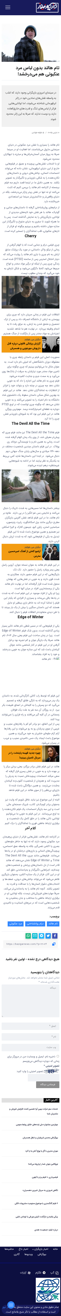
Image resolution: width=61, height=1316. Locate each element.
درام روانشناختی (35, 924)
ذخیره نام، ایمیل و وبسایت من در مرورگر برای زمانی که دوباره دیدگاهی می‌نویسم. (33, 1059)
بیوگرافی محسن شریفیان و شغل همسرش (40, 1138)
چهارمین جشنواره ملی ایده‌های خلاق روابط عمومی (37, 1124)
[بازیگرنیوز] (47, 8)
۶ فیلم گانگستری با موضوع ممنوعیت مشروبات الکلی (36, 1203)
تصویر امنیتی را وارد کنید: (29, 1071)
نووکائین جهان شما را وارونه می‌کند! (43, 1164)
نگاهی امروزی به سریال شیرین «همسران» (40, 1190)
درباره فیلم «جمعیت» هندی (46, 1230)
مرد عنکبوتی (15, 924)
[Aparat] (25, 1273)
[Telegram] (40, 1273)
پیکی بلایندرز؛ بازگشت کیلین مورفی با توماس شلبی (37, 1217)
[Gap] (54, 1273)
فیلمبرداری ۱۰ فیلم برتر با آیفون (45, 1177)
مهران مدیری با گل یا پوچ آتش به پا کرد (41, 1151)
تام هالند (53, 924)
